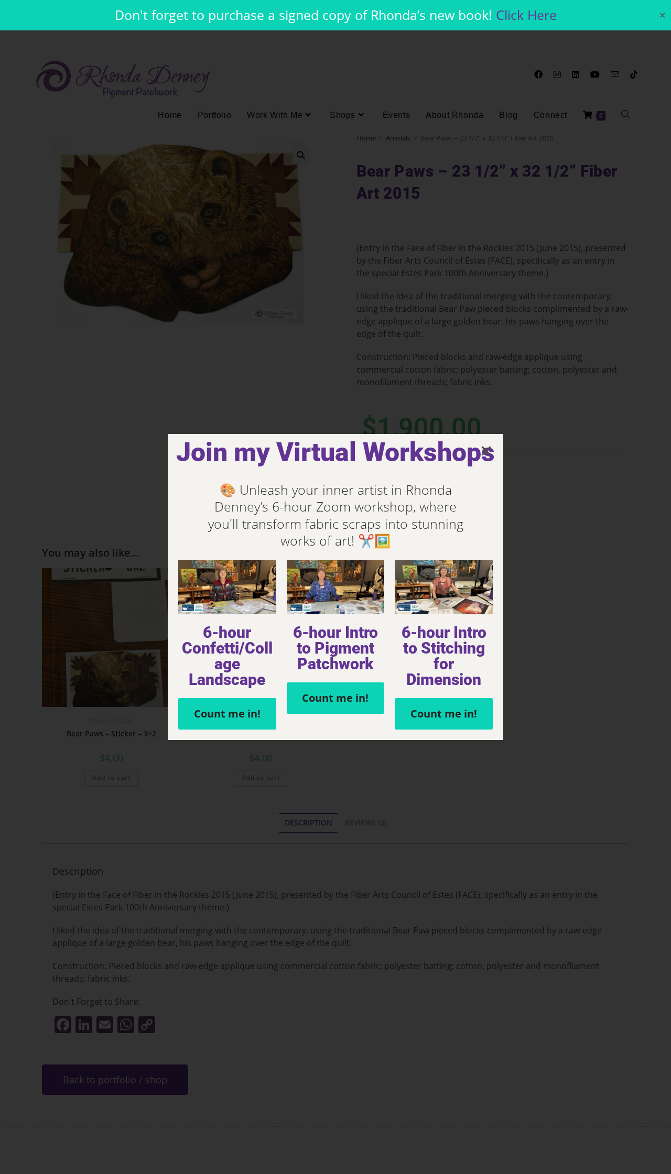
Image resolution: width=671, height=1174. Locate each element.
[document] (335, 587)
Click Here (526, 15)
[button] (486, 451)
